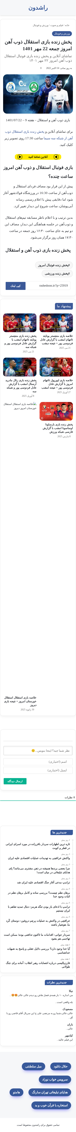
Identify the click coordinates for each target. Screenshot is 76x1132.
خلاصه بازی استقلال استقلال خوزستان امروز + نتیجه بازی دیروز (20, 701)
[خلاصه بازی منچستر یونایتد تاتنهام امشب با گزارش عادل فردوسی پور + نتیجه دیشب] (56, 322)
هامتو (16, 1092)
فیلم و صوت (56, 25)
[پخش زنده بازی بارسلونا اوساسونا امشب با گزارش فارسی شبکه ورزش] (56, 411)
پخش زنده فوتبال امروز (53, 265)
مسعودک (68, 1009)
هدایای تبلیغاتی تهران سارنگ (50, 1092)
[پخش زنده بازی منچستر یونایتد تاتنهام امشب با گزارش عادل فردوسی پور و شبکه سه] (19, 322)
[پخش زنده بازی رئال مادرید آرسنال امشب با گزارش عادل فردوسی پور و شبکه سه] (19, 367)
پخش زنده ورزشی (56, 273)
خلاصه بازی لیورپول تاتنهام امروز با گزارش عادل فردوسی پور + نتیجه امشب (57, 384)
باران (70, 1024)
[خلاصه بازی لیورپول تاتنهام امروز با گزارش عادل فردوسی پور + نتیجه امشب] (56, 367)
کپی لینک (16, 285)
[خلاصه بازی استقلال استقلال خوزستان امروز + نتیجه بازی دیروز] (19, 548)
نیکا (71, 991)
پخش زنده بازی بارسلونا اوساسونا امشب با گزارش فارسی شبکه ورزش (58, 428)
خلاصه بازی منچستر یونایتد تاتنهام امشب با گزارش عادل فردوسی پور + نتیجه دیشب (56, 339)
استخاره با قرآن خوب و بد (51, 1105)
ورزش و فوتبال (40, 25)
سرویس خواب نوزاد (55, 1079)
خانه (67, 25)
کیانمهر (69, 1035)
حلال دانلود (61, 1066)
